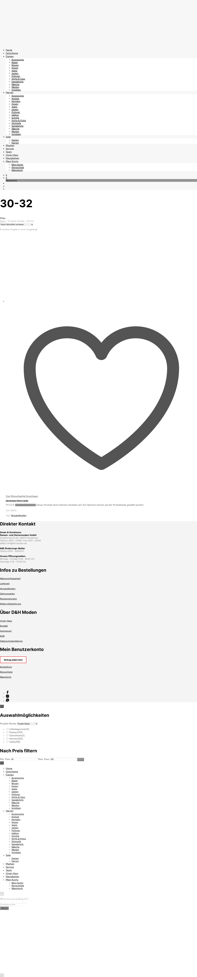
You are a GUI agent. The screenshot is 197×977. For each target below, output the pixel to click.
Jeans (14, 70)
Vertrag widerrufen (13, 659)
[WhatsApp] (7, 700)
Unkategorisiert (19, 729)
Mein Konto (12, 161)
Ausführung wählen (25, 505)
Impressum (6, 630)
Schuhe (15, 117)
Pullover (16, 76)
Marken (10, 145)
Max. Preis (43, 759)
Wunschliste (18, 167)
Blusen (15, 65)
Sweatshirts (18, 81)
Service (10, 149)
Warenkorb (17, 170)
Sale (8, 137)
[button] (6, 175)
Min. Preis (5, 759)
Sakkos (15, 114)
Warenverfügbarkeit (10, 578)
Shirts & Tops (18, 78)
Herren (9, 92)
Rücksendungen (8, 598)
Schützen (16, 89)
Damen (10, 56)
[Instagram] (7, 697)
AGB (2, 635)
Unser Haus (12, 155)
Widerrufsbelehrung (10, 603)
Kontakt (4, 625)
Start (2, 221)
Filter (80, 759)
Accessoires (18, 59)
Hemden (16, 101)
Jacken (15, 73)
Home (9, 50)
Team (9, 152)
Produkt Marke (8, 724)
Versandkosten (18, 515)
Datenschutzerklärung (11, 641)
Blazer (15, 62)
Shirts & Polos (19, 120)
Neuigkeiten (12, 158)
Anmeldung (6, 666)
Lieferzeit (5, 583)
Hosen (15, 67)
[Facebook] (7, 693)
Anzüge (15, 98)
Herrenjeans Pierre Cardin (17, 500)
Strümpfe (16, 123)
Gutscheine (12, 53)
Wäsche (15, 84)
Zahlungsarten (7, 593)
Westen (15, 86)
